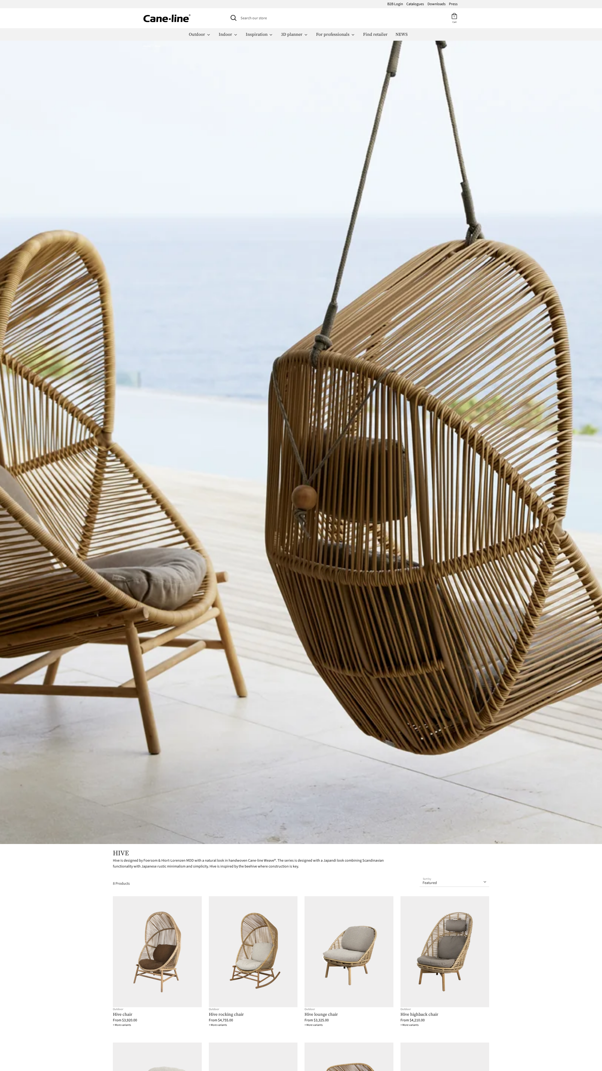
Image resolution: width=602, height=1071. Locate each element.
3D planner (292, 34)
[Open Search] (233, 18)
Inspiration (257, 34)
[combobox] (454, 881)
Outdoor (197, 34)
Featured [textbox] (430, 882)
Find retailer (375, 34)
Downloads (437, 4)
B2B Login (395, 4)
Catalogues (415, 4)
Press (453, 4)
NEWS (402, 34)
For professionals (333, 34)
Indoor (226, 34)
